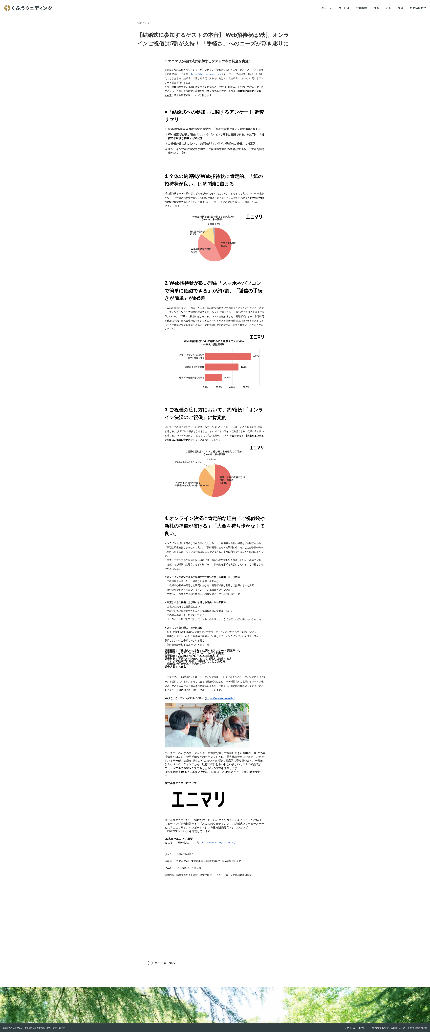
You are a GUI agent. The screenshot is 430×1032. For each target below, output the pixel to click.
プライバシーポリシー (356, 1027)
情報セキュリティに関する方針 (388, 1027)
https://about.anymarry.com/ (206, 74)
